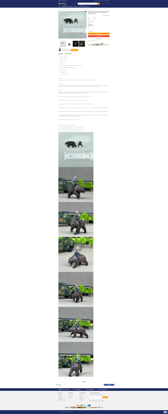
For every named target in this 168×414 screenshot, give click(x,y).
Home (59, 6)
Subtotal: (89, 31)
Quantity (89, 27)
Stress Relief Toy (69, 6)
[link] (91, 401)
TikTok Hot (80, 6)
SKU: (88, 18)
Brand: (89, 17)
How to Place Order (81, 397)
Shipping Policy (60, 397)
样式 (88, 23)
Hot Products (63, 6)
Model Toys (75, 6)
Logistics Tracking (86, 6)
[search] (98, 4)
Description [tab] (60, 53)
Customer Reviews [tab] (68, 53)
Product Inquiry (81, 398)
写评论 (109, 384)
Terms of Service (60, 398)
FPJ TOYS (94, 17)
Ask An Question (74, 50)
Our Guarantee (70, 397)
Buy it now (98, 36)
